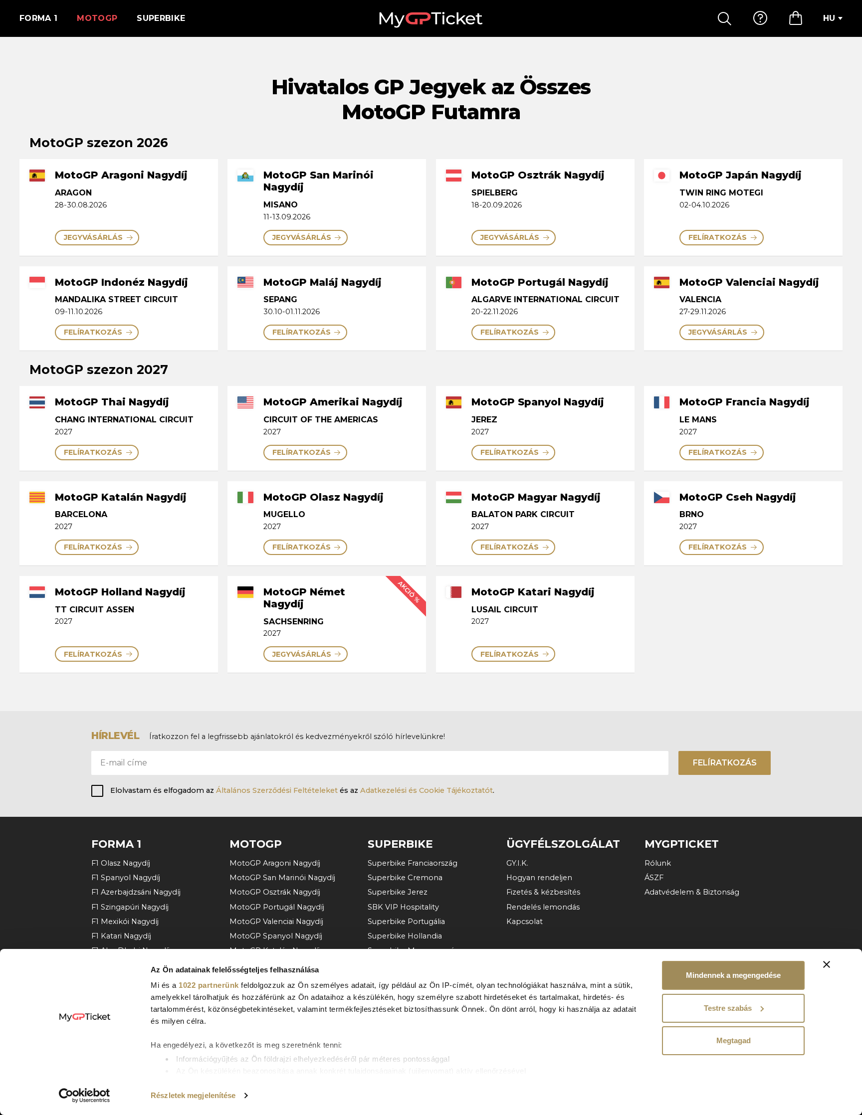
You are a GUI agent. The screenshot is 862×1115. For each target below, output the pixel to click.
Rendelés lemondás (543, 907)
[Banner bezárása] (826, 964)
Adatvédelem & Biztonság (692, 892)
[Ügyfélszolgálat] (760, 18)
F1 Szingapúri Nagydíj (130, 907)
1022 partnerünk (209, 985)
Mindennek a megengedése (733, 975)
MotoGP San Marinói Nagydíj (282, 877)
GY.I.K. (517, 863)
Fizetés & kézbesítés (543, 892)
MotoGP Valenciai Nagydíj (276, 921)
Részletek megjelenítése (193, 1095)
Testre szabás (728, 1008)
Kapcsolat (524, 921)
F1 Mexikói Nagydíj (125, 921)
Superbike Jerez (398, 892)
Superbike (161, 18)
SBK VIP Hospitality (403, 907)
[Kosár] (796, 18)
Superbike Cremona (405, 877)
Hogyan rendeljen (539, 877)
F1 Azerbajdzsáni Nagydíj (136, 892)
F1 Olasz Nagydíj (120, 863)
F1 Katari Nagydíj (121, 935)
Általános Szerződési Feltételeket (277, 790)
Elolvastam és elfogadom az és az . (302, 790)
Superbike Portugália (406, 921)
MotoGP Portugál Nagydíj (276, 907)
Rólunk (658, 863)
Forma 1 (38, 18)
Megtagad (733, 1040)
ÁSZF (654, 877)
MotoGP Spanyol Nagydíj (275, 935)
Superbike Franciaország (412, 863)
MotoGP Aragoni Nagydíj (274, 863)
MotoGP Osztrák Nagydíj (274, 892)
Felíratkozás (725, 762)
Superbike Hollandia (405, 935)
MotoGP (97, 18)
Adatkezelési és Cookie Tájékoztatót (426, 790)
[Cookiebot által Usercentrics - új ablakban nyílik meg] (84, 1095)
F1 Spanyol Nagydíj (125, 877)
